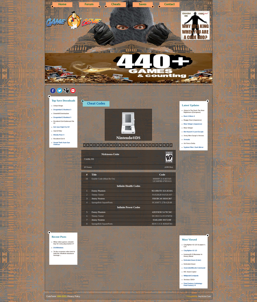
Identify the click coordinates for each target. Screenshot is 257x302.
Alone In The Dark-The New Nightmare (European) (194, 111)
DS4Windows (58, 248)
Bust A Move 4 (189, 116)
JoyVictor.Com (204, 296)
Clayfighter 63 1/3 (190, 250)
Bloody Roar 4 (58, 135)
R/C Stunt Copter (190, 272)
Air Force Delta (189, 143)
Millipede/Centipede (191, 276)
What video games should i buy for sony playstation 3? (63, 243)
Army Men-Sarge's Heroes (194, 136)
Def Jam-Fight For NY (61, 127)
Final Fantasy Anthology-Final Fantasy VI (193, 284)
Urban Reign (58, 106)
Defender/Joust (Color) (192, 260)
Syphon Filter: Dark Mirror (193, 147)
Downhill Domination (61, 113)
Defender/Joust (189, 264)
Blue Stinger (188, 128)
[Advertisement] (63, 190)
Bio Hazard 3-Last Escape (193, 132)
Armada (187, 139)
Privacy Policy (73, 296)
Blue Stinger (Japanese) (193, 124)
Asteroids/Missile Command (194, 268)
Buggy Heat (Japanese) (193, 120)
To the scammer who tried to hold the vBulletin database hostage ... (64, 253)
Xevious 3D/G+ (189, 280)
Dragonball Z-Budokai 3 (62, 110)
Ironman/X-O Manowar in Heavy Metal (193, 255)
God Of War (57, 131)
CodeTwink (51, 296)
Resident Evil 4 (59, 139)
